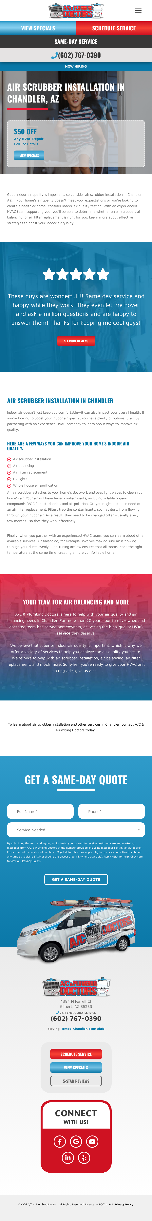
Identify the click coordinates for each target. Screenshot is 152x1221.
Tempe (66, 1028)
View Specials (29, 155)
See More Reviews (76, 341)
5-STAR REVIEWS (76, 1081)
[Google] (76, 1141)
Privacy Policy (31, 860)
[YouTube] (92, 1141)
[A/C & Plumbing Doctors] (76, 10)
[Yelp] (84, 1157)
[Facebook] (59, 1141)
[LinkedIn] (68, 1157)
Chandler (80, 1028)
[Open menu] (139, 10)
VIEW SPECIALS (38, 28)
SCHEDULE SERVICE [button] (114, 28)
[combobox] (76, 829)
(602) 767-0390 (79, 55)
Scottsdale (96, 1028)
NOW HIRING (76, 66)
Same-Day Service (76, 41)
